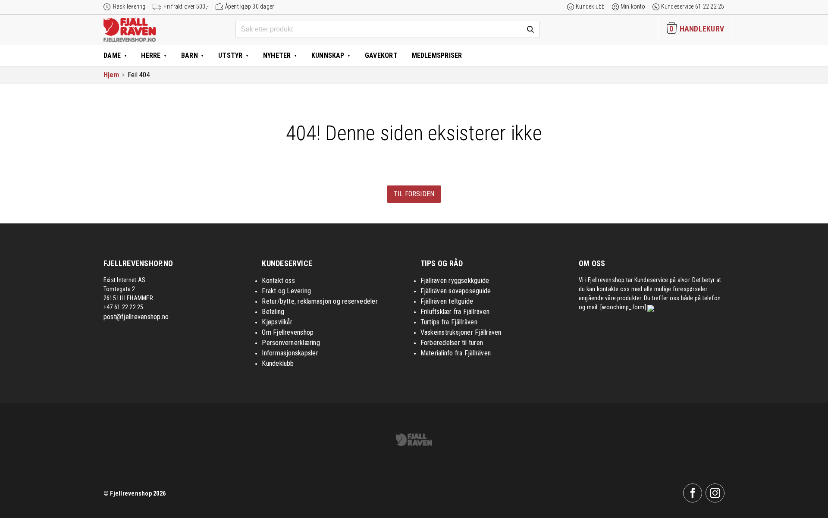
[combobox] (387, 29)
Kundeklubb (590, 6)
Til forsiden (414, 194)
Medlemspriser (437, 55)
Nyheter (277, 55)
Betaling (273, 312)
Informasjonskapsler (290, 353)
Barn (189, 55)
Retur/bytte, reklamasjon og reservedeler (320, 301)
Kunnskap (328, 55)
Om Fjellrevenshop (288, 332)
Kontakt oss (278, 280)
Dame (112, 55)
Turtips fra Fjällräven (448, 322)
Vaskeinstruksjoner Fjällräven (461, 332)
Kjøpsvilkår (277, 322)
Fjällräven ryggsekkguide (454, 280)
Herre (150, 55)
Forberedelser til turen (451, 343)
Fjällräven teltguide (447, 301)
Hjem (111, 75)
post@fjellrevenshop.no (136, 317)
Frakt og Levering (286, 291)
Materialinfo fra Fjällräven (455, 353)
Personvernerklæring (291, 343)
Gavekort (381, 55)
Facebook (692, 492)
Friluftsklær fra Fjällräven (454, 312)
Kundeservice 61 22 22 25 (692, 6)
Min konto (633, 6)
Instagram (715, 492)
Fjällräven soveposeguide (455, 291)
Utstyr (230, 55)
